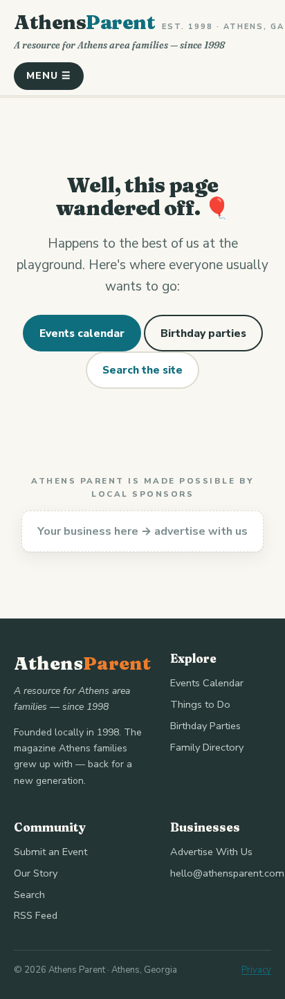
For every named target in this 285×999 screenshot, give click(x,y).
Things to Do (200, 704)
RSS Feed (35, 915)
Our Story (35, 873)
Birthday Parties (205, 726)
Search (29, 894)
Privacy (256, 970)
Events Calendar (206, 683)
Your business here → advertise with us (142, 531)
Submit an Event (50, 852)
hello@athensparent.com (227, 873)
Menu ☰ (48, 75)
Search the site (142, 370)
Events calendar (82, 333)
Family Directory (206, 747)
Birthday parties (203, 333)
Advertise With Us (211, 852)
